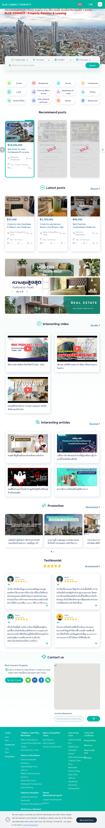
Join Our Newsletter (63, 713)
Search (92, 65)
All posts (94, 188)
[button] (101, 36)
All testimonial (91, 566)
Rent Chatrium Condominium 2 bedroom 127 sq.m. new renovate (84, 226)
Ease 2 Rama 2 (49, 743)
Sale (7, 737)
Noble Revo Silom (28, 780)
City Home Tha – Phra (30, 750)
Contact (87, 757)
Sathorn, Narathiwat (30, 755)
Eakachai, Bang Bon (30, 792)
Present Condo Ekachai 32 (32, 804)
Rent (7, 740)
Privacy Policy (90, 740)
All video (94, 325)
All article (94, 423)
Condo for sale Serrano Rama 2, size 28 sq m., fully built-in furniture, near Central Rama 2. (51, 226)
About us (88, 745)
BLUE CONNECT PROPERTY (16, 4)
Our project (10, 756)
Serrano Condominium (52, 746)
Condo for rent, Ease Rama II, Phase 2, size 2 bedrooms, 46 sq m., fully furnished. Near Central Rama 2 (19, 226)
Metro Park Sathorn (29, 739)
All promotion (92, 507)
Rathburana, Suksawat (31, 809)
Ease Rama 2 (48, 739)
